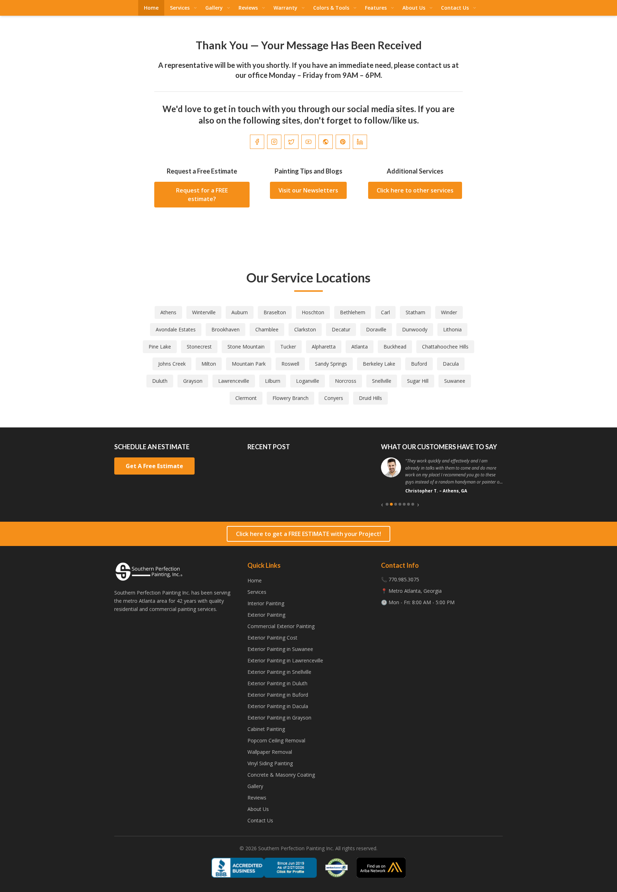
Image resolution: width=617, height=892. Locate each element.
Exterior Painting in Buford (277, 694)
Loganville (307, 380)
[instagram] (274, 142)
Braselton (275, 312)
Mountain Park (249, 363)
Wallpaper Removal (269, 751)
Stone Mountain (246, 346)
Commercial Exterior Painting (281, 626)
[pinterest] (343, 142)
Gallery (214, 7)
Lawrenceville (233, 380)
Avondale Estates (176, 329)
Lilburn (272, 380)
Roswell (290, 363)
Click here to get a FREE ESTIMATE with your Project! (308, 534)
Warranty (285, 7)
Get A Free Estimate (154, 466)
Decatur (341, 329)
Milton (208, 363)
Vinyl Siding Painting (270, 763)
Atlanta (359, 346)
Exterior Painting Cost (272, 637)
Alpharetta (324, 346)
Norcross (345, 380)
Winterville (204, 312)
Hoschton (313, 312)
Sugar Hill (417, 380)
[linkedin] (360, 142)
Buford (419, 363)
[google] (325, 142)
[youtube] (308, 142)
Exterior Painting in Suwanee (280, 649)
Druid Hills (370, 398)
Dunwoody (414, 329)
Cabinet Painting (266, 729)
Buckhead (394, 346)
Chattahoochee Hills (445, 346)
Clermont (246, 398)
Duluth (159, 380)
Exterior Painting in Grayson (279, 717)
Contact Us (455, 7)
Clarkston (305, 329)
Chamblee (267, 329)
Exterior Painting (266, 614)
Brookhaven (225, 329)
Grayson (192, 380)
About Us (413, 7)
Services (180, 7)
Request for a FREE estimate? (202, 194)
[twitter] (291, 142)
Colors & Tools (331, 7)
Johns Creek (172, 363)
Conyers (333, 398)
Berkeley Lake (379, 363)
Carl (385, 312)
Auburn (239, 312)
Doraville (376, 329)
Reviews (248, 7)
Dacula (451, 363)
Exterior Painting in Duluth (277, 683)
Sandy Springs (331, 363)
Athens (168, 312)
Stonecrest (199, 346)
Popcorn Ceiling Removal (276, 740)
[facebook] (257, 142)
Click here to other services (415, 190)
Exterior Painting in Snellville (279, 671)
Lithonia (452, 329)
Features (376, 7)
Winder (449, 312)
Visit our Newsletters (308, 190)
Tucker (288, 346)
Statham (415, 312)
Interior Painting (265, 603)
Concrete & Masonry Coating (281, 774)
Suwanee (454, 380)
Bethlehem (352, 312)
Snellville (381, 380)
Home (151, 7)
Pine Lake (160, 346)
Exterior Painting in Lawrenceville (285, 660)
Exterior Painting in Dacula (277, 706)
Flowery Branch (290, 398)
